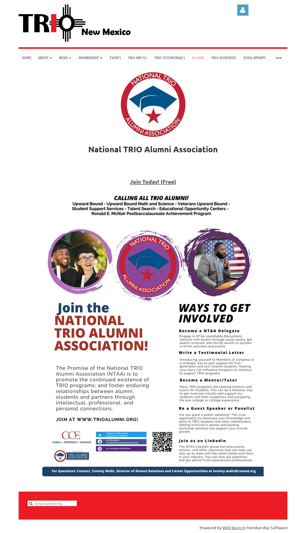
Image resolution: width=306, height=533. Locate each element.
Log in (242, 10)
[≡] (278, 58)
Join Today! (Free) (153, 181)
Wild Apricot (234, 527)
